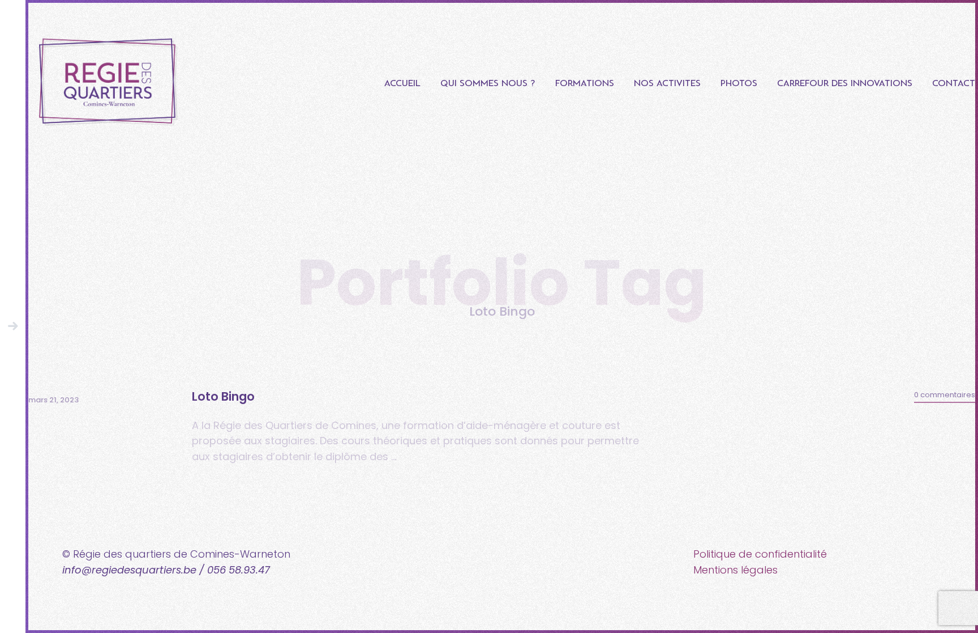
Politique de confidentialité (760, 554)
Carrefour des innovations (844, 83)
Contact (953, 83)
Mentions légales (735, 570)
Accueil (402, 83)
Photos (738, 83)
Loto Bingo (223, 396)
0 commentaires (944, 394)
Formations (584, 83)
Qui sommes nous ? (487, 83)
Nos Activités (667, 83)
